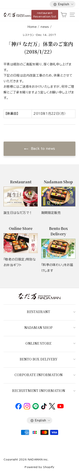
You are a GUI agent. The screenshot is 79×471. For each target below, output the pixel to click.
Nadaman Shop (38, 327)
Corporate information (39, 374)
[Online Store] (21, 243)
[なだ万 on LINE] (35, 408)
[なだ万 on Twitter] (52, 408)
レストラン (28, 35)
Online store (38, 343)
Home (32, 26)
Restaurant (38, 311)
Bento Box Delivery (39, 359)
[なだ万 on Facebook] (18, 408)
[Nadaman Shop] (58, 197)
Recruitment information (38, 390)
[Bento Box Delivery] (58, 249)
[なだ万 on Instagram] (27, 408)
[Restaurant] (21, 197)
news (44, 26)
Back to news (42, 148)
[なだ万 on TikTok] (44, 408)
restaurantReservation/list (44, 15)
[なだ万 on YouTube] (60, 407)
